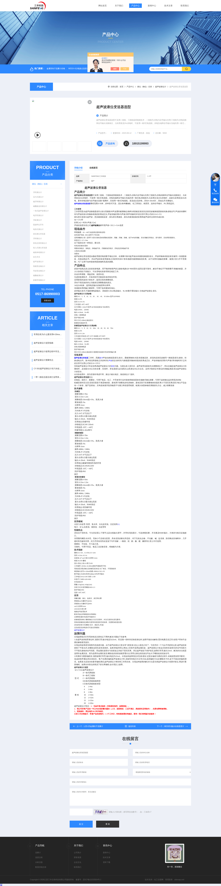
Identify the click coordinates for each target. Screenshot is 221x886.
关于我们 (119, 6)
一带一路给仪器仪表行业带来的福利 (48, 377)
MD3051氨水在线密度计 (174, 726)
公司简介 (77, 853)
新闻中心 (152, 6)
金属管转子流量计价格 (56, 69)
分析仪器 (39, 862)
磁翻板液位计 (38, 275)
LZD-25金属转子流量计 (93, 726)
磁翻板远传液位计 (40, 206)
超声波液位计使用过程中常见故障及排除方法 (48, 351)
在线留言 (93, 168)
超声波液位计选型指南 (43, 343)
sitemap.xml (179, 880)
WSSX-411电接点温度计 (78, 69)
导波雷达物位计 (39, 271)
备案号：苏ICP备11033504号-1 (88, 880)
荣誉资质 (77, 857)
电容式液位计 (38, 229)
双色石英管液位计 (40, 243)
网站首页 (102, 6)
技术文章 (168, 6)
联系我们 (185, 6)
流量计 (38, 853)
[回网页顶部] (215, 185)
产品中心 (135, 6)
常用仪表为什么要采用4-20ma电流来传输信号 (48, 334)
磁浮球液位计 (38, 202)
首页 (121, 87)
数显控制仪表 (40, 867)
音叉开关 (36, 257)
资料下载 (106, 862)
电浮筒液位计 (38, 215)
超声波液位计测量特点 (43, 360)
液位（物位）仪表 (144, 87)
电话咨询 (215, 193)
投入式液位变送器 (40, 248)
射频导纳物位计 (39, 280)
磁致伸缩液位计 (39, 252)
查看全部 (47, 300)
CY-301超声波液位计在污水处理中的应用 (48, 368)
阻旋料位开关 (38, 225)
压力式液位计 (38, 197)
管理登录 (169, 880)
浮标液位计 (37, 220)
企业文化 (77, 862)
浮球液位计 (37, 238)
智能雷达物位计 (39, 266)
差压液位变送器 (39, 234)
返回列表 (132, 726)
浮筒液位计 (37, 192)
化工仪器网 (158, 880)
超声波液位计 (160, 87)
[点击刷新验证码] (101, 812)
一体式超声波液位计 (41, 211)
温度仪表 (39, 857)
